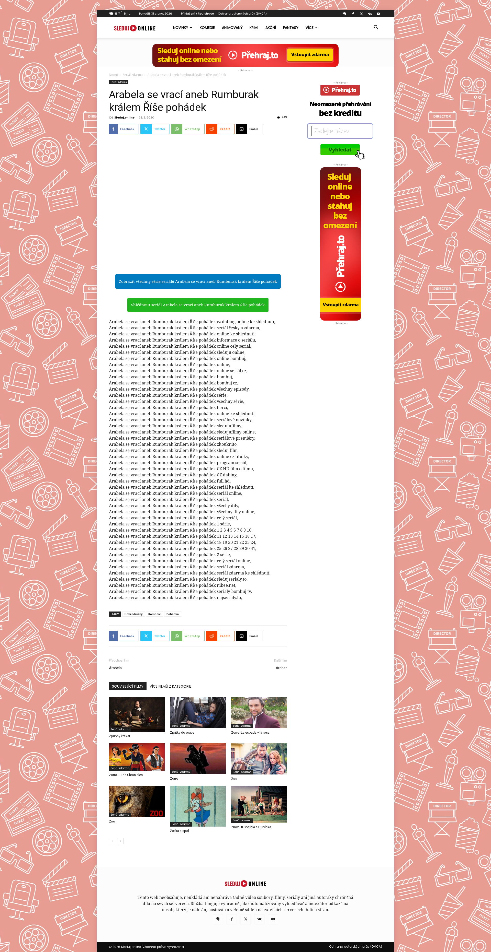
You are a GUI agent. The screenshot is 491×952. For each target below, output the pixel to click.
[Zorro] (198, 758)
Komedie (207, 27)
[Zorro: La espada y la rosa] (259, 712)
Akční (270, 27)
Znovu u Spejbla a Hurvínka (251, 827)
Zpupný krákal (119, 736)
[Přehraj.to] (245, 55)
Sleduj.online (124, 117)
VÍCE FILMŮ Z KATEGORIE (170, 686)
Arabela (115, 668)
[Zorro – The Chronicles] (137, 757)
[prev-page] (112, 841)
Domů (113, 75)
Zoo (234, 779)
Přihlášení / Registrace (197, 13)
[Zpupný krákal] (137, 714)
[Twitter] (361, 13)
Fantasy (290, 27)
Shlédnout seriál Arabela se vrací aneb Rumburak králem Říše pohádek (198, 305)
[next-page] (120, 841)
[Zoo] (259, 758)
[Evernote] (344, 13)
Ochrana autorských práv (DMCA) (242, 13)
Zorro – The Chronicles (126, 775)
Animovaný (232, 27)
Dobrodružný (134, 614)
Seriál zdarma (133, 75)
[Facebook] (353, 13)
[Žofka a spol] (198, 806)
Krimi (254, 27)
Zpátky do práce (182, 732)
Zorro (174, 778)
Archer (281, 668)
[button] (376, 28)
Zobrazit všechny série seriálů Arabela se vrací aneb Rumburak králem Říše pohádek (198, 281)
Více (310, 27)
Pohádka (172, 614)
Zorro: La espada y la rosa (250, 732)
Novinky (180, 27)
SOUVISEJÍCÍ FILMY (127, 686)
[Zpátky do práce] (198, 712)
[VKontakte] (370, 13)
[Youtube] (378, 13)
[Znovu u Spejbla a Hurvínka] (259, 804)
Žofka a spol (179, 831)
